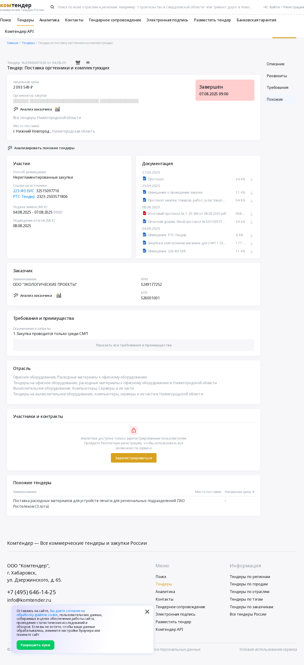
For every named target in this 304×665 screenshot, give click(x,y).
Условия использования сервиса (268, 649)
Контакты (74, 20)
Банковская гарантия (256, 20)
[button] (134, 345)
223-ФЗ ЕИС (23, 190)
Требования (277, 87)
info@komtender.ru (29, 600)
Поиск (5, 20)
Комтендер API (19, 31)
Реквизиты (277, 75)
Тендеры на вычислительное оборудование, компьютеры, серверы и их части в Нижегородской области (108, 394)
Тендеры (25, 20)
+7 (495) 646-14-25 (31, 592)
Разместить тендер (212, 20)
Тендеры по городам (248, 584)
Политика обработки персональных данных (160, 649)
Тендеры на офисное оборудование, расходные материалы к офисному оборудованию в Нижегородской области (115, 382)
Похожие (275, 99)
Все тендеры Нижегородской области (47, 117)
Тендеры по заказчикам (251, 606)
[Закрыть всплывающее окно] (147, 611)
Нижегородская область (73, 131)
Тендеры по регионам (250, 576)
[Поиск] (52, 6)
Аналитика (49, 20)
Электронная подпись (167, 20)
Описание (276, 64)
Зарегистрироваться (133, 457)
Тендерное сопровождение (115, 20)
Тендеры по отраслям (249, 591)
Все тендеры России (248, 614)
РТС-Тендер (24, 196)
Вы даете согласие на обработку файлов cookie (51, 612)
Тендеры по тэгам (246, 599)
